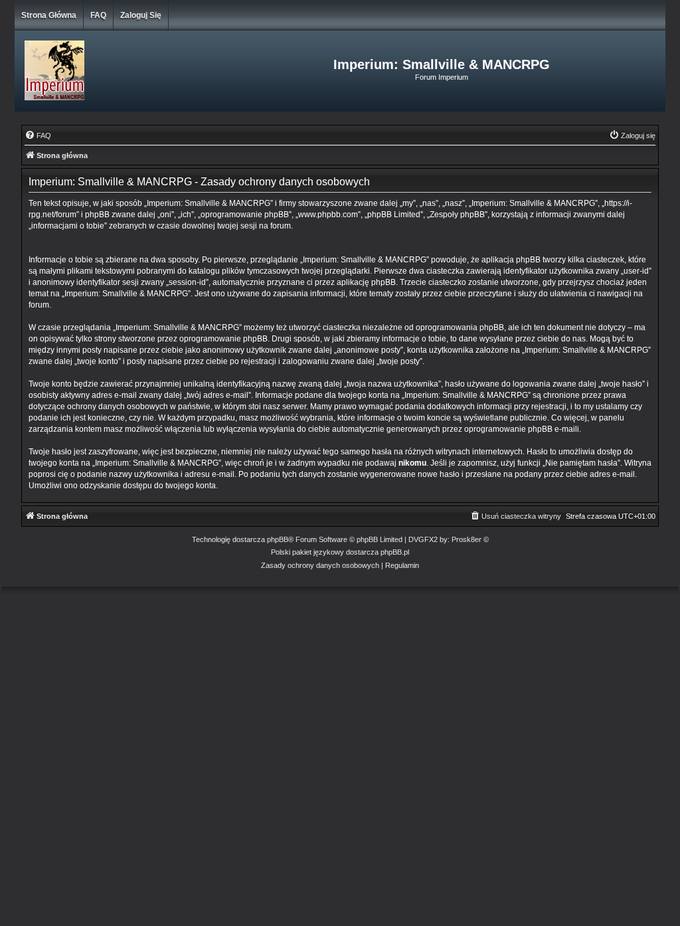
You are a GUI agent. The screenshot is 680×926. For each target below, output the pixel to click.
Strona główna (48, 15)
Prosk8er (466, 539)
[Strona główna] (125, 71)
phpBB (277, 539)
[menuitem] (38, 135)
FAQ (98, 15)
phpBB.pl (395, 552)
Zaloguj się (140, 15)
